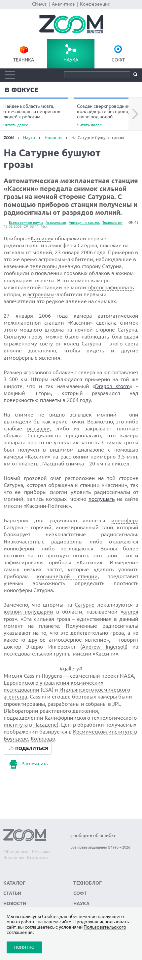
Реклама (41, 851)
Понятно (24, 947)
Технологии (112, 222)
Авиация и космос (84, 222)
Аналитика (63, 4)
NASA (127, 676)
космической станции (67, 576)
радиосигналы (112, 492)
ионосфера (124, 520)
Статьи (12, 893)
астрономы (40, 294)
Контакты (37, 857)
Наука (70, 59)
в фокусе (21, 90)
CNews (39, 4)
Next (135, 114)
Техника (23, 59)
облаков (99, 273)
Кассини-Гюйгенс (47, 506)
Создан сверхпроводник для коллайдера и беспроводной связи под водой (108, 115)
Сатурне (84, 605)
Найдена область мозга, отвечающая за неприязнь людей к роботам (31, 115)
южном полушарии (28, 612)
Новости (53, 137)
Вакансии (13, 857)
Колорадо (43, 738)
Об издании (15, 851)
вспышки (38, 428)
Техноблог (87, 883)
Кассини (41, 238)
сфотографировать (111, 287)
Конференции (95, 4)
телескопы (43, 266)
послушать (102, 499)
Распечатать (34, 763)
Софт (118, 59)
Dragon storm (112, 386)
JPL (116, 704)
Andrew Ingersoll (104, 647)
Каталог (14, 883)
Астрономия (56, 222)
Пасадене (45, 725)
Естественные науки (26, 222)
